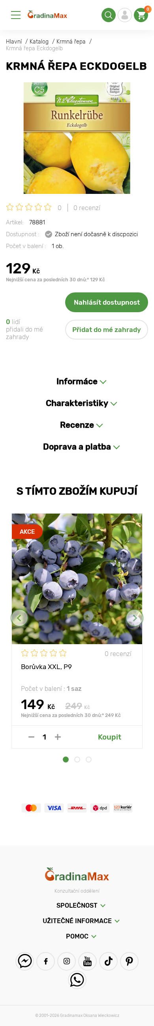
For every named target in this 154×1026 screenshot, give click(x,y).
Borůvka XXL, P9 (46, 667)
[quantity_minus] (31, 737)
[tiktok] (108, 961)
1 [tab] (66, 759)
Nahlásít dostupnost (107, 302)
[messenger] (24, 961)
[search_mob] (108, 15)
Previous (19, 618)
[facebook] (45, 961)
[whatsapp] (77, 980)
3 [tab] (89, 759)
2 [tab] (77, 759)
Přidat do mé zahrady (106, 330)
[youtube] (87, 961)
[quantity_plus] (58, 737)
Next (134, 618)
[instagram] (66, 961)
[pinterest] (129, 961)
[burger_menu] (16, 15)
